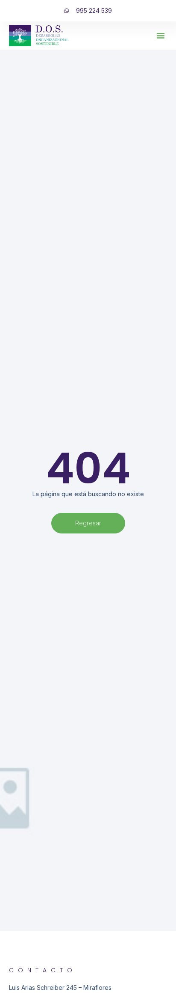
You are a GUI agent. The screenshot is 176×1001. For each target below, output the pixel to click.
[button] (160, 35)
